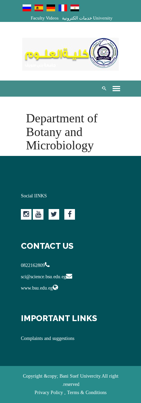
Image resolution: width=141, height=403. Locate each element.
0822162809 (33, 265)
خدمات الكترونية (77, 18)
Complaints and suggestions (47, 338)
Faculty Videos (45, 18)
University (103, 18)
